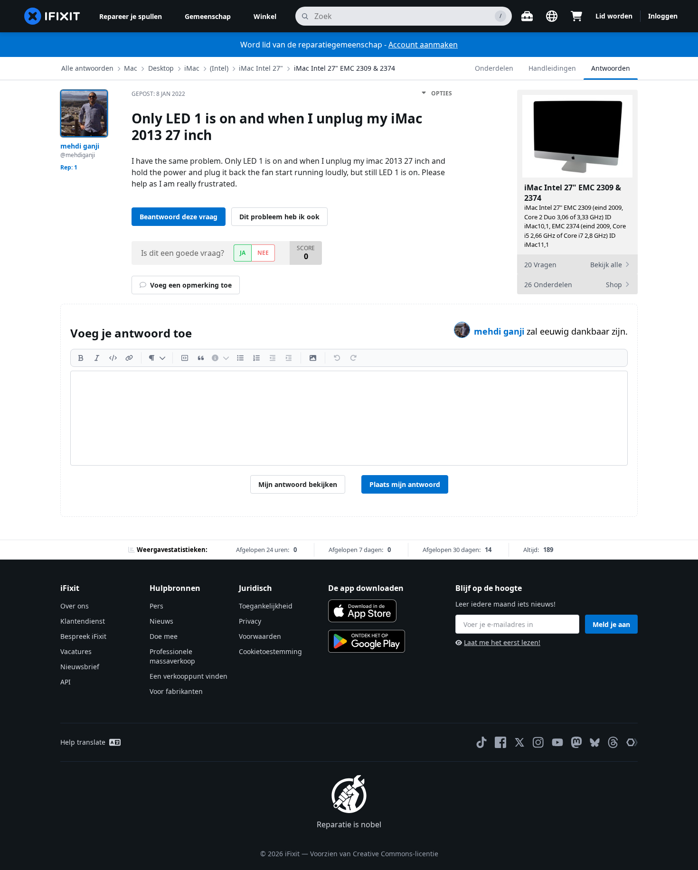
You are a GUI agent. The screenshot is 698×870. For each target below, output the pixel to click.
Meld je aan (611, 624)
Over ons (74, 605)
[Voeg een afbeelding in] (313, 358)
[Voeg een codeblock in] (184, 358)
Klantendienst (82, 621)
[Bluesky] (595, 743)
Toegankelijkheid (265, 605)
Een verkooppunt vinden (188, 676)
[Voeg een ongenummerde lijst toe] (240, 358)
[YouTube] (557, 742)
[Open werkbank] (527, 16)
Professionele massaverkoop (172, 656)
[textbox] (349, 418)
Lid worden (613, 15)
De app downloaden (366, 588)
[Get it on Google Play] (366, 641)
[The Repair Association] (632, 742)
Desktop (161, 68)
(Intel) (219, 68)
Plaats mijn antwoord (404, 484)
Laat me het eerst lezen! (502, 642)
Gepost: (158, 94)
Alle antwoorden (87, 68)
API (65, 681)
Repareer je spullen (130, 16)
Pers (156, 605)
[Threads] (613, 742)
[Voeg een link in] (129, 358)
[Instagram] (538, 742)
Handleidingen (552, 68)
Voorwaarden (260, 636)
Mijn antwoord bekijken (297, 484)
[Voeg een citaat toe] (200, 358)
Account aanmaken (423, 44)
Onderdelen (494, 68)
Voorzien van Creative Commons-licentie (374, 853)
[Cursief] (96, 358)
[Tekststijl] (157, 358)
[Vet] (80, 358)
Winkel (265, 16)
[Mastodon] (576, 742)
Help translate (82, 742)
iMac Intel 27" (261, 68)
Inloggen (663, 15)
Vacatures (76, 651)
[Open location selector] (551, 16)
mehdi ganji (500, 331)
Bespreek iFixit (83, 636)
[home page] (52, 16)
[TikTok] (481, 742)
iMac (191, 68)
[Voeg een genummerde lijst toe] (256, 358)
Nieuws (161, 621)
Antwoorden (610, 68)
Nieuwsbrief (79, 666)
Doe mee (164, 636)
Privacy (250, 621)
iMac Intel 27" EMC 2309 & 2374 (344, 68)
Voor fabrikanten (176, 691)
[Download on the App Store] (362, 610)
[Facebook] (500, 742)
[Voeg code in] (113, 358)
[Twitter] (519, 742)
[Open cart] (576, 16)
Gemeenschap (208, 16)
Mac (130, 68)
